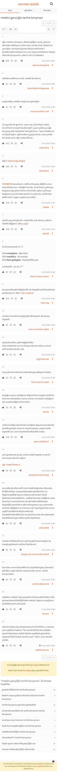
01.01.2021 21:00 (48, 107)
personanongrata (41, 65)
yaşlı (25, 223)
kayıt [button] (36, 664)
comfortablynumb (40, 583)
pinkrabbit (44, 527)
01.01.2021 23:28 (48, 609)
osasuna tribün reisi (39, 111)
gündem (28, 10)
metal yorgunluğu (15, 160)
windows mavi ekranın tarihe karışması (21, 719)
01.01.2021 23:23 (48, 550)
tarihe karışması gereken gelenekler (19, 704)
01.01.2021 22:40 (48, 470)
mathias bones (42, 649)
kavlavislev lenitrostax (39, 474)
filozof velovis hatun (39, 276)
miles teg (45, 302)
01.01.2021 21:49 (48, 325)
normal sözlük (28, 4)
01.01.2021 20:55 (48, 61)
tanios (46, 411)
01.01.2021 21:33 (48, 229)
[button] (22, 60)
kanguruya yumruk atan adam (35, 554)
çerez (35, 766)
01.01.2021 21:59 (48, 377)
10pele (46, 207)
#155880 (6, 183)
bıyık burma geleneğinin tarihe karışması (21, 725)
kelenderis (44, 170)
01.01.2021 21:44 (48, 272)
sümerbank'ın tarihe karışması (16, 737)
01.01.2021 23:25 (48, 579)
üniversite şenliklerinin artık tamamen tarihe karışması (23, 712)
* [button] (23, 266)
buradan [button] (27, 670)
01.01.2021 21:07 (48, 203)
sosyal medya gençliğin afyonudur (18, 749)
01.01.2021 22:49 (48, 523)
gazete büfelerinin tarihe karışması (18, 689)
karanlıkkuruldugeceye (38, 88)
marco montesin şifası (38, 329)
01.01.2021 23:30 (48, 645)
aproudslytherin (41, 441)
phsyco (45, 613)
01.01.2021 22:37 (48, 437)
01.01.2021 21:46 (48, 298)
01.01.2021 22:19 (48, 407)
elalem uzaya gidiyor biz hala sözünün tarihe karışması (23, 697)
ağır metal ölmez (10, 464)
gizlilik (41, 766)
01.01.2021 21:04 (48, 143)
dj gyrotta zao (42, 359)
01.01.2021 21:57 (48, 354)
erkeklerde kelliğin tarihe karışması (18, 731)
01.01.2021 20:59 (48, 84)
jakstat (46, 233)
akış (10, 10)
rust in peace (26, 292)
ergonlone (44, 147)
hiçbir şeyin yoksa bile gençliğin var (19, 743)
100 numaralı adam (40, 382)
